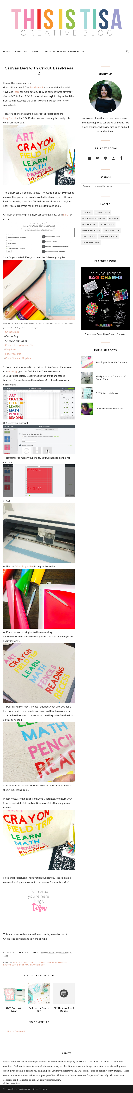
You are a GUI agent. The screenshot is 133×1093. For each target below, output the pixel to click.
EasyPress (11, 349)
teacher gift (38, 965)
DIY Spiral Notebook (107, 393)
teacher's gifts (108, 237)
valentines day (90, 243)
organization (112, 230)
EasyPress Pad (13, 353)
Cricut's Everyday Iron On (19, 345)
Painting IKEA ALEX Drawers (111, 362)
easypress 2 (10, 965)
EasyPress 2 (36, 87)
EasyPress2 (9, 118)
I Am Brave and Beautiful (109, 408)
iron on (24, 965)
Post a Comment (16, 1031)
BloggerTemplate (40, 1089)
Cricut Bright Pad (24, 566)
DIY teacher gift (58, 962)
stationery (89, 237)
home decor (107, 224)
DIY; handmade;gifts (93, 218)
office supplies (91, 230)
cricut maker (38, 962)
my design (12, 371)
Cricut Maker (12, 331)
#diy (26, 962)
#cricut (17, 962)
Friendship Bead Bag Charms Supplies (105, 334)
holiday (113, 218)
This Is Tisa (16, 1089)
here (17, 91)
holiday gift (89, 224)
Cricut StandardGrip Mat (18, 358)
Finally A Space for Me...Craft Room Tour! (111, 377)
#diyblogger (102, 212)
